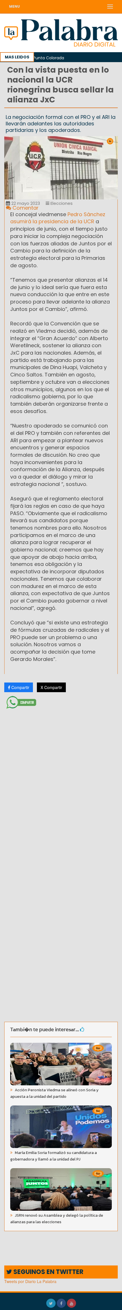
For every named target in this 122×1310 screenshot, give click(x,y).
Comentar (25, 207)
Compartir (19, 687)
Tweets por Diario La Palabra (30, 1281)
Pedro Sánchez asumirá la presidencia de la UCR (57, 218)
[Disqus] (61, 786)
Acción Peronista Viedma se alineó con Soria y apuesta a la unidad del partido (54, 1093)
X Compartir (51, 687)
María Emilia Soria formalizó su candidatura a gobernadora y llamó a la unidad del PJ (53, 1156)
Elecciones (61, 203)
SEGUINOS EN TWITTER (47, 1271)
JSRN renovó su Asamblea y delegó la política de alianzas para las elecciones (56, 1218)
